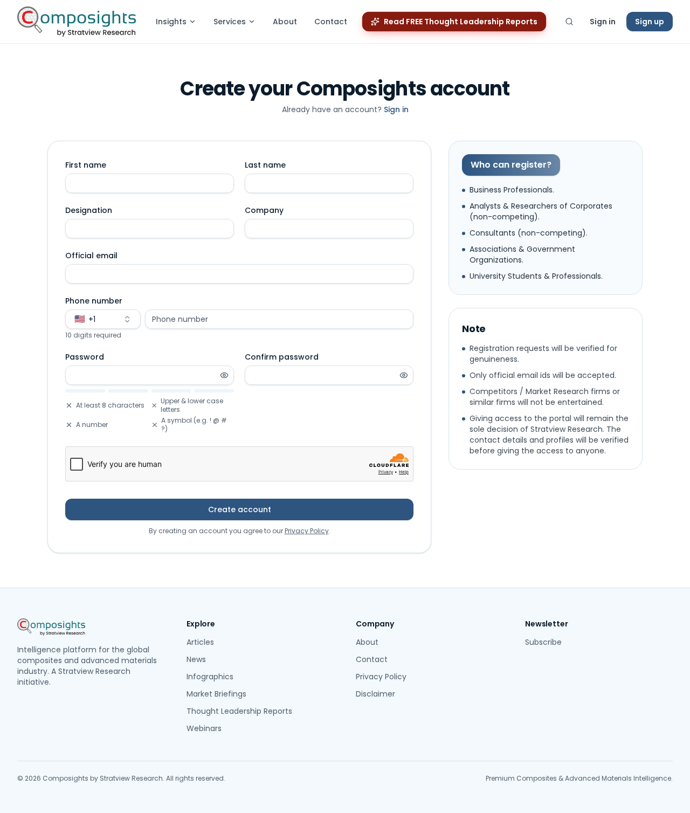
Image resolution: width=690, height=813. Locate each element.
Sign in (603, 21)
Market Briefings (216, 693)
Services (229, 21)
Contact (330, 21)
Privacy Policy (307, 530)
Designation (88, 210)
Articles (200, 642)
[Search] (569, 21)
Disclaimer (375, 693)
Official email (91, 255)
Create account (239, 509)
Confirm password (282, 357)
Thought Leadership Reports (239, 711)
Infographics (210, 676)
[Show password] (224, 375)
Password (84, 357)
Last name (265, 165)
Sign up (649, 21)
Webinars (204, 728)
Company (264, 210)
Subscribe (543, 642)
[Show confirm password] (403, 375)
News (196, 659)
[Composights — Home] (76, 21)
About (285, 21)
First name (85, 165)
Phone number (93, 300)
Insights (171, 21)
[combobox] (103, 319)
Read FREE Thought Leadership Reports (461, 21)
